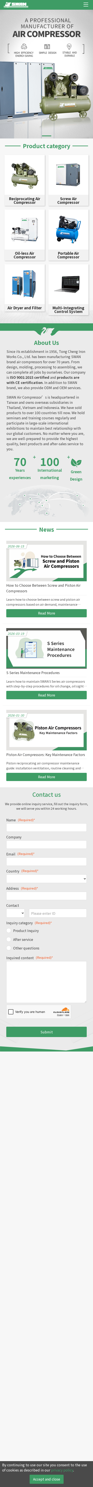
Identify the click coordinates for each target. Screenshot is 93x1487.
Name (20, 819)
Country (22, 871)
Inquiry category (29, 922)
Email (20, 854)
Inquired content (29, 957)
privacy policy (62, 1470)
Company (13, 836)
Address (22, 888)
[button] (46, 135)
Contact (12, 905)
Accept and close (46, 1479)
